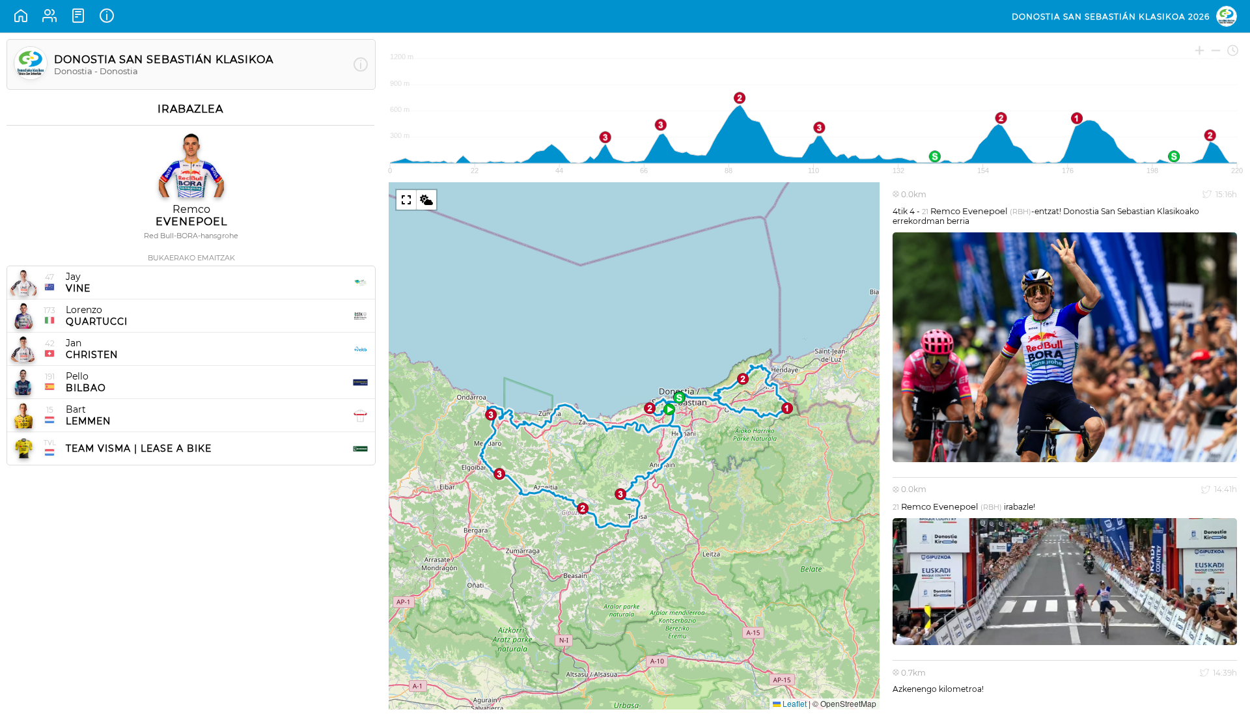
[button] (669, 409)
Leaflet (794, 703)
